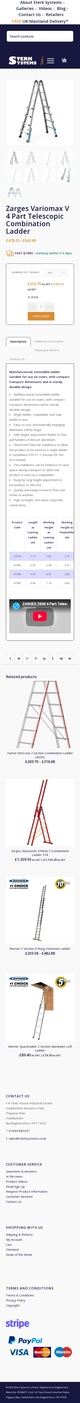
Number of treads (25, 272)
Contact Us (30, 14)
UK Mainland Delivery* (40, 21)
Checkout (12, 1249)
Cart (9, 1245)
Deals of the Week (19, 1255)
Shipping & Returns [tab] (46, 350)
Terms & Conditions (20, 1295)
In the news (14, 1176)
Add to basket (41, 316)
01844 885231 (19, 1131)
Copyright (13, 1305)
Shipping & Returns (19, 1234)
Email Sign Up (15, 1186)
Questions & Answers (21, 1171)
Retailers (55, 14)
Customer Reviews (19, 1196)
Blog (61, 8)
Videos (45, 8)
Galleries (25, 8)
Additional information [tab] (49, 341)
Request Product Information (26, 1191)
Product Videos (17, 1181)
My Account (14, 1239)
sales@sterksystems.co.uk (27, 1138)
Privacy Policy (15, 1300)
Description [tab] (18, 341)
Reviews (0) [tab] (17, 359)
